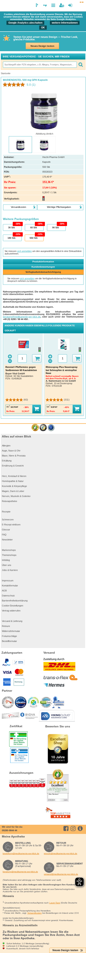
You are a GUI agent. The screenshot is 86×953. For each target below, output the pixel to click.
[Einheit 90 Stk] (56, 227)
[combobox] (40, 64)
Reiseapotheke (9, 501)
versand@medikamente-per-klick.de (61, 874)
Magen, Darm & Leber (13, 491)
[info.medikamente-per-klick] (81, 828)
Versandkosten (34, 913)
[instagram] (74, 828)
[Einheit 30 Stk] (12, 227)
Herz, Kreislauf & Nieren (14, 476)
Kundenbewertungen (43, 267)
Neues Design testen (42, 45)
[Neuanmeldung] (62, 5)
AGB (4, 590)
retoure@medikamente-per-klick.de (60, 853)
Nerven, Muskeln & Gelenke (16, 496)
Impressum (7, 580)
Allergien (6, 445)
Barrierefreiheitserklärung (15, 600)
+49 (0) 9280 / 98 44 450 (15, 319)
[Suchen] (80, 64)
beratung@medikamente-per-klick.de (21, 316)
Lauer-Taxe (54, 903)
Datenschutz (8, 595)
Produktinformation (43, 261)
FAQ (4, 534)
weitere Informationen (65, 22)
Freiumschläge (9, 636)
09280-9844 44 (9, 830)
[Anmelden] (70, 5)
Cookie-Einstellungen (12, 605)
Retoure (6, 626)
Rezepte (6, 511)
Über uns (6, 565)
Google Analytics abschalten (25, 22)
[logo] (5, 6)
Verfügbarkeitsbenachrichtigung (43, 272)
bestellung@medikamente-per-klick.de (21, 853)
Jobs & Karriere (10, 570)
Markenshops (9, 550)
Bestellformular (9, 641)
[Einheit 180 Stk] (12, 238)
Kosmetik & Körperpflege (14, 486)
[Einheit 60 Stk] (34, 227)
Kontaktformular (10, 585)
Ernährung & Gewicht (13, 465)
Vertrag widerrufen (11, 610)
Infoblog (6, 560)
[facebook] (66, 828)
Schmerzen (8, 519)
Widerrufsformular (11, 631)
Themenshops (9, 555)
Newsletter (7, 539)
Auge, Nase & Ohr (11, 450)
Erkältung (6, 460)
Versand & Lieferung (12, 621)
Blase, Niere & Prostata (13, 455)
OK (43, 27)
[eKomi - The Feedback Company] (35, 428)
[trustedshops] (43, 428)
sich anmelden (24, 251)
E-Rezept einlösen (11, 524)
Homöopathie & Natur (13, 481)
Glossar (6, 529)
